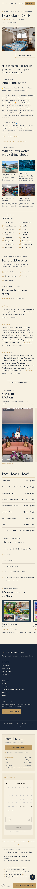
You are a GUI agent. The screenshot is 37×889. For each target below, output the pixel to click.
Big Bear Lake (6, 671)
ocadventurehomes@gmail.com (13, 689)
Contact (5, 686)
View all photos (25, 55)
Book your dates (18, 748)
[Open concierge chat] (32, 877)
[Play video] (17, 435)
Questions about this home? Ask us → (14, 141)
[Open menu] (3, 3)
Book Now (30, 3)
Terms (22, 727)
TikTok (4, 695)
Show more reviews (18, 383)
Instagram (5, 692)
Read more (27, 342)
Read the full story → (11, 136)
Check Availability (24, 885)
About (4, 683)
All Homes (5, 665)
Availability (5, 674)
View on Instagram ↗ (7, 463)
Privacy (15, 727)
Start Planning (11, 711)
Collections (6, 668)
